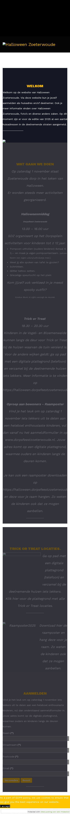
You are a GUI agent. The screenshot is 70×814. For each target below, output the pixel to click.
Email (8, 768)
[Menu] (65, 60)
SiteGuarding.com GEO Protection (55, 812)
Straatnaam (12, 744)
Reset (26, 780)
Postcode (10, 756)
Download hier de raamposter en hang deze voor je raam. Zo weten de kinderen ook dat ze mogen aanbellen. (53, 647)
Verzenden (11, 780)
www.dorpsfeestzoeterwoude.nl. (30, 440)
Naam (8, 733)
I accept (5, 806)
